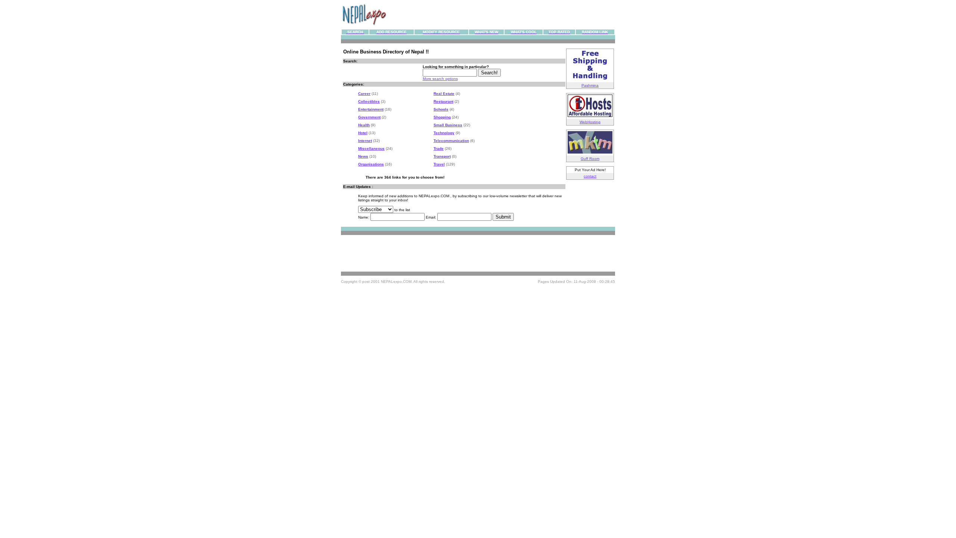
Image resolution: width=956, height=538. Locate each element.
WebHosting (590, 122)
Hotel (362, 133)
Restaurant (443, 101)
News (363, 156)
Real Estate (444, 94)
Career (364, 94)
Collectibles (369, 101)
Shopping (442, 117)
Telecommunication (451, 141)
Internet (365, 141)
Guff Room (590, 159)
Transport (442, 156)
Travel (439, 164)
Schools (441, 109)
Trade (439, 148)
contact (590, 176)
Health (364, 125)
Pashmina (590, 85)
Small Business (448, 125)
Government (369, 117)
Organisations (371, 164)
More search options (440, 79)
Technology (444, 133)
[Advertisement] (501, 14)
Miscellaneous (371, 148)
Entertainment (371, 109)
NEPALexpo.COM (396, 281)
